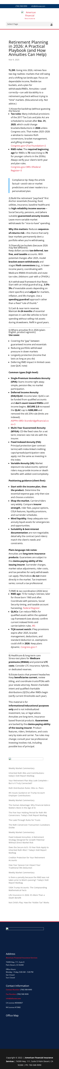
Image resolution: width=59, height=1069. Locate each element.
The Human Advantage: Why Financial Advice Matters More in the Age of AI (29, 806)
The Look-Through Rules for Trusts (24, 820)
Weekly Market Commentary (21, 768)
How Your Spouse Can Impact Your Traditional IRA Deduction (24, 866)
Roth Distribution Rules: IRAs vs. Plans (26, 788)
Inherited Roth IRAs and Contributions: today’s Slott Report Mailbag (26, 774)
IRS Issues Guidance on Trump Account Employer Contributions (27, 794)
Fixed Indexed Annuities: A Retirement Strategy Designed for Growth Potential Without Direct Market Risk (26, 840)
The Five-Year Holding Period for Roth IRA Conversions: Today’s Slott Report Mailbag (28, 814)
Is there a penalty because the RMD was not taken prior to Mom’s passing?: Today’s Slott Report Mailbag (29, 880)
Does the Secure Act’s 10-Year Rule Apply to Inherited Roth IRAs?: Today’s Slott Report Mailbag (29, 850)
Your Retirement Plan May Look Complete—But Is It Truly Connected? (29, 782)
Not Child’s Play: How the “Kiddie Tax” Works (29, 902)
